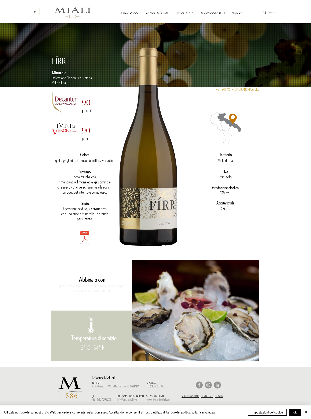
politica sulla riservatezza (198, 412)
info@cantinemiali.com (127, 399)
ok (295, 412)
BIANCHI (245, 89)
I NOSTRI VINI (231, 89)
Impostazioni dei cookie (267, 412)
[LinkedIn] (217, 385)
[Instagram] (208, 385)
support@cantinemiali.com (158, 399)
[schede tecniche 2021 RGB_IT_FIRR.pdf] (85, 238)
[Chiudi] (305, 412)
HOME (219, 89)
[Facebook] (199, 385)
